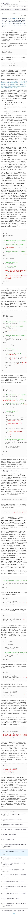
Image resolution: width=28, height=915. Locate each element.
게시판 (21, 6)
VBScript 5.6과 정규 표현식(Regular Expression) (13, 824)
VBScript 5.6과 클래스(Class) (9, 839)
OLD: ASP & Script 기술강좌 (10, 811)
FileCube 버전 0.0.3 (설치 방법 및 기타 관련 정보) (13, 869)
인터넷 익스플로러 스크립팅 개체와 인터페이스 (13, 881)
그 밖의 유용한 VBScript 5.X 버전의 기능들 (12, 858)
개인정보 (25, 6)
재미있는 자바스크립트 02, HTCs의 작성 (11, 898)
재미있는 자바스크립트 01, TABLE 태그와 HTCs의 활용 (14, 893)
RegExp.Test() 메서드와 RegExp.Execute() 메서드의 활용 (14, 829)
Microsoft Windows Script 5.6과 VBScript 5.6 (12, 819)
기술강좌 (9, 6)
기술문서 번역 (15, 6)
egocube (5, 2)
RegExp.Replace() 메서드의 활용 (9, 834)
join (26, 1)
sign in (21, 1)
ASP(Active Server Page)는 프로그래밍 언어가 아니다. (14, 814)
